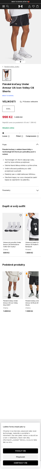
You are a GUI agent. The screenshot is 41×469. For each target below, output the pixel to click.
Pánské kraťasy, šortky (11, 66)
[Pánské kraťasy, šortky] (2, 66)
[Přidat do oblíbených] (20, 215)
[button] (20, 61)
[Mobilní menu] (3, 6)
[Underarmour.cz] (20, 6)
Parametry (6, 190)
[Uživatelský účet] (29, 6)
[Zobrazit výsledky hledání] (7, 6)
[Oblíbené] (33, 6)
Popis (4, 145)
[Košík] (37, 6)
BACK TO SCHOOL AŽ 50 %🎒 (21, 1)
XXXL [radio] (8, 109)
